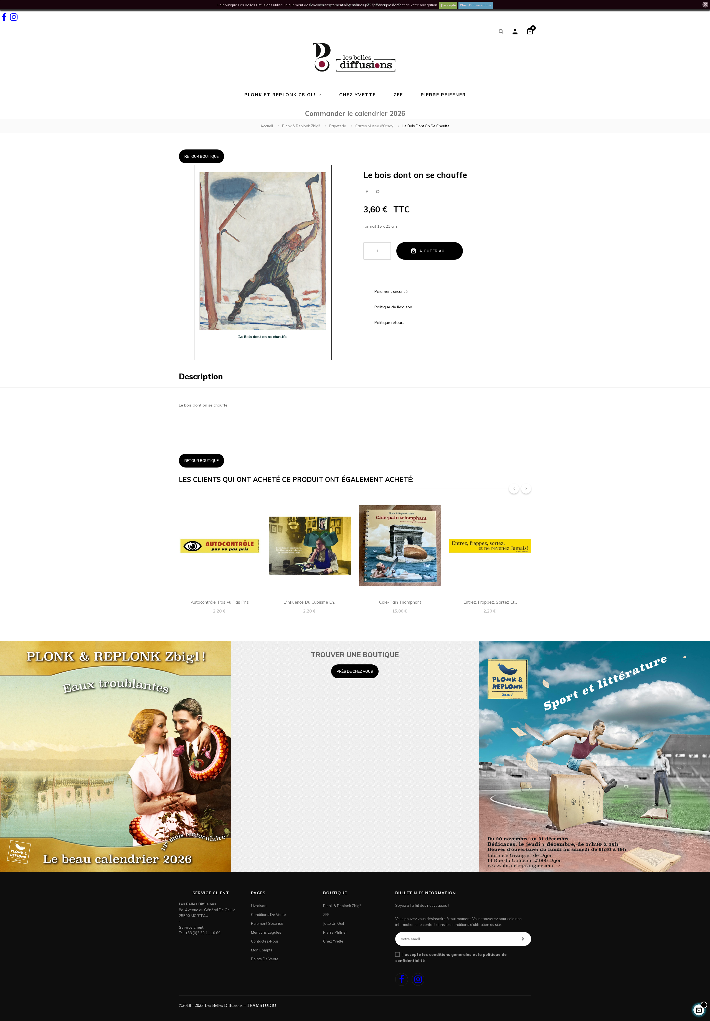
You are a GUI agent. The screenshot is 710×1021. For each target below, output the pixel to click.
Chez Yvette (333, 941)
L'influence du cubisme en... (309, 602)
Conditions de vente (268, 914)
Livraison (259, 905)
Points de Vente (264, 959)
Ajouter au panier (439, 251)
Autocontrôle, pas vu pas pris (220, 602)
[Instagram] (13, 17)
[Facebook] (4, 17)
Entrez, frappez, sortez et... (490, 602)
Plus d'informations (475, 5)
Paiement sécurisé (267, 923)
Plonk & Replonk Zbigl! (342, 905)
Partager (366, 191)
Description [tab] (201, 376)
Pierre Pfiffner (335, 932)
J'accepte (448, 5)
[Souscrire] (523, 938)
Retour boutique (201, 156)
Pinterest (377, 191)
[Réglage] (515, 31)
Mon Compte (262, 950)
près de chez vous (355, 671)
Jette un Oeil (333, 923)
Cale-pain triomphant (400, 602)
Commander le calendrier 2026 (355, 113)
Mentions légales (266, 932)
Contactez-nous (265, 941)
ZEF (326, 914)
